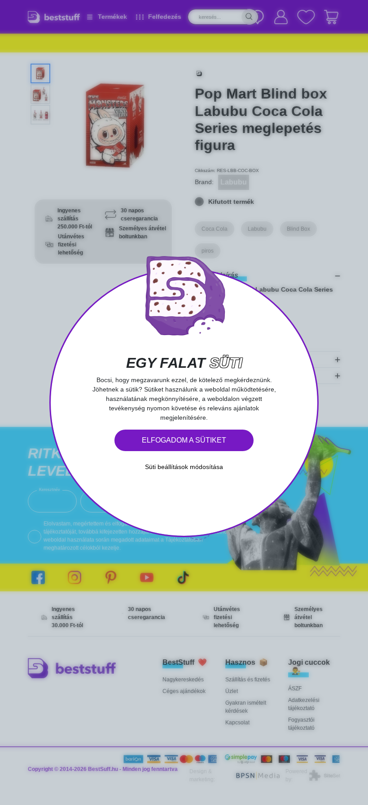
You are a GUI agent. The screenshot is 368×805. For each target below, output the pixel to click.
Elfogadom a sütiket (184, 440)
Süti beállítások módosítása (184, 466)
